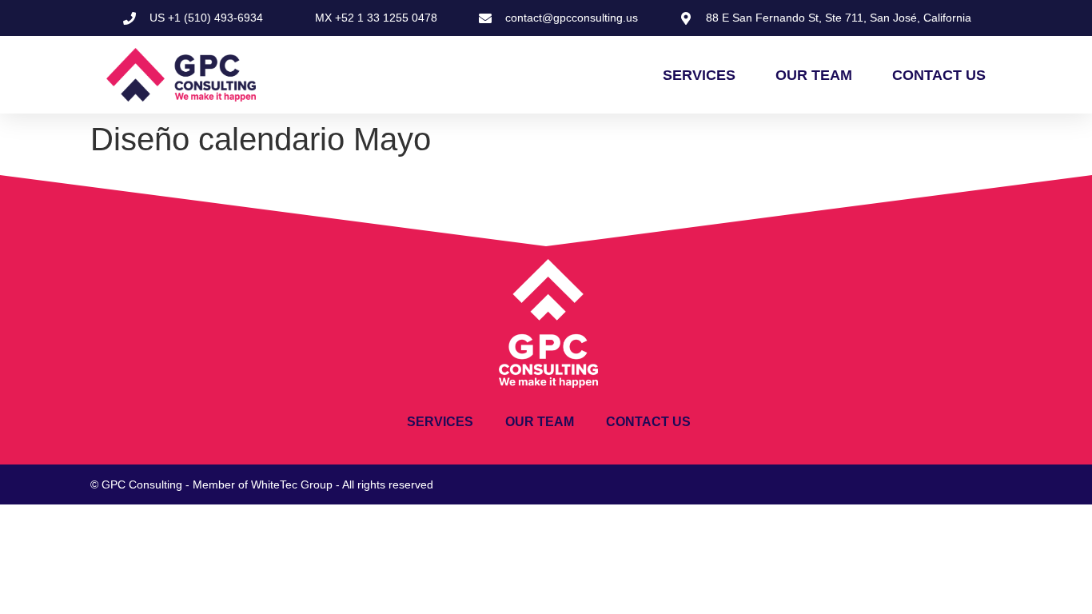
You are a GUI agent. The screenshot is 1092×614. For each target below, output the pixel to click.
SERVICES (699, 75)
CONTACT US (939, 75)
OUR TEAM (813, 75)
